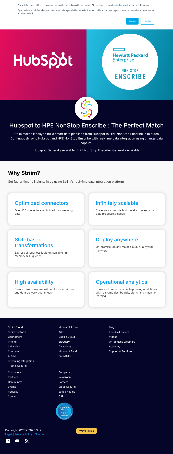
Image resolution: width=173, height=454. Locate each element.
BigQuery (64, 341)
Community (15, 382)
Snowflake (64, 356)
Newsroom (64, 377)
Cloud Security (67, 386)
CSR (61, 396)
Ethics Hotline (66, 391)
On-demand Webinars (122, 341)
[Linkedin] (8, 441)
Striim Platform (17, 332)
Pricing (12, 341)
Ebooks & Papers (119, 332)
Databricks (64, 346)
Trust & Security (17, 365)
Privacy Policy (24, 434)
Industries (14, 346)
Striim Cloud (15, 327)
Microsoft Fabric (68, 351)
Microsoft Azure (68, 327)
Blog (111, 327)
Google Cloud (66, 336)
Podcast (13, 391)
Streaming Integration (21, 361)
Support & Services (120, 351)
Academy (114, 346)
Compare (13, 351)
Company (64, 372)
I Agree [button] (132, 21)
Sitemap (40, 434)
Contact (12, 396)
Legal (8, 434)
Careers (63, 382)
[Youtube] (17, 441)
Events (12, 386)
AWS (61, 332)
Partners (13, 377)
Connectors (15, 336)
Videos (113, 336)
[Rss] (27, 441)
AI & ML (12, 356)
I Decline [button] (147, 21)
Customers (14, 372)
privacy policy (123, 5)
